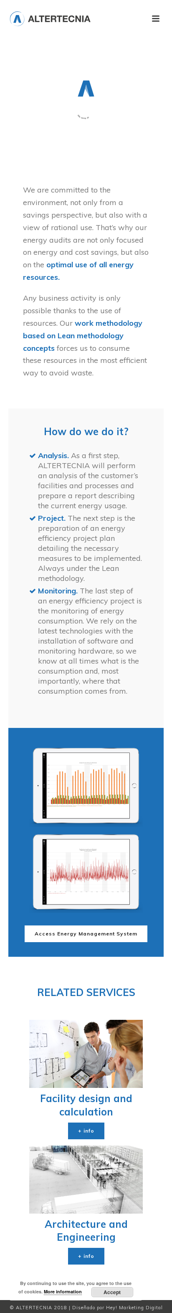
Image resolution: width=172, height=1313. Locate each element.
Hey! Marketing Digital (134, 1307)
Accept (112, 1292)
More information (63, 1291)
